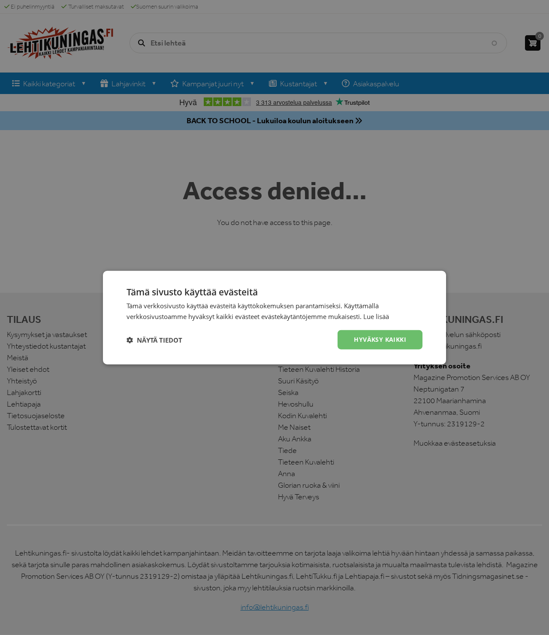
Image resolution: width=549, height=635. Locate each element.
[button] (154, 339)
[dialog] (274, 317)
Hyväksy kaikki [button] (380, 339)
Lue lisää (376, 316)
